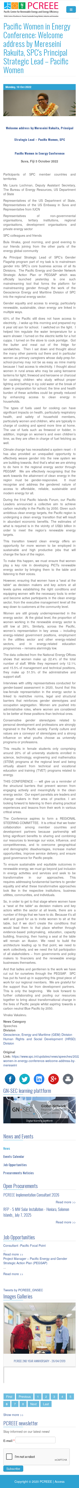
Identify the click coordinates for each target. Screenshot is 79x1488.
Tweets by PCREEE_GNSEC (23, 1290)
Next (33, 1404)
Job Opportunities (15, 1164)
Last (46, 1404)
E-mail (8, 1440)
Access (60, 1481)
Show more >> (13, 1414)
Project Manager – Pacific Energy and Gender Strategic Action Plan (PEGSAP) (35, 1260)
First (9, 1396)
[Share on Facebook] (10, 1078)
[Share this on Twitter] (24, 1078)
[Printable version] (68, 1078)
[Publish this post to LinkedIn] (39, 1078)
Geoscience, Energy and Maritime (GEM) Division (37, 1034)
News (6, 1148)
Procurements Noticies (18, 1172)
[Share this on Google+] (53, 1078)
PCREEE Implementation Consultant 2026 (31, 1195)
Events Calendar (13, 1156)
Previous (25, 1396)
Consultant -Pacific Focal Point (24, 1245)
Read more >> (66, 1202)
